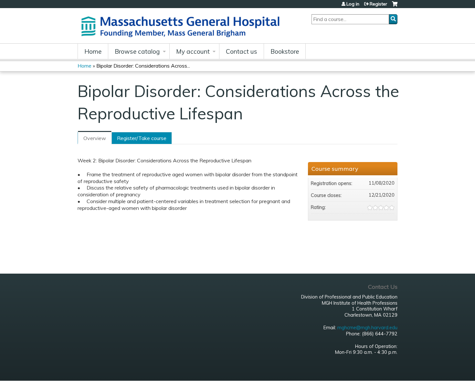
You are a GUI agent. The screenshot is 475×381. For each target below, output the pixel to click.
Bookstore (284, 51)
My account (193, 51)
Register (378, 4)
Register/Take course (141, 138)
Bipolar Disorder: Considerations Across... (143, 65)
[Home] (183, 25)
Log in (352, 4)
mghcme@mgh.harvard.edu (367, 328)
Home (92, 51)
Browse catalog (137, 51)
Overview (94, 138)
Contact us (241, 51)
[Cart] (394, 6)
